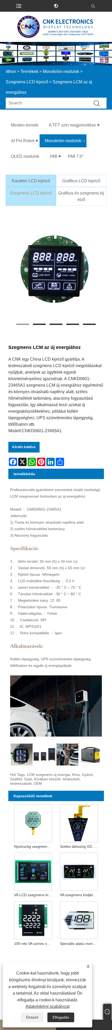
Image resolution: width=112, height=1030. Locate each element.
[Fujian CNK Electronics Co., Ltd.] (56, 27)
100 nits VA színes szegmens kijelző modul (34, 943)
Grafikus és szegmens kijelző (81, 196)
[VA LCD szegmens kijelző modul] (33, 871)
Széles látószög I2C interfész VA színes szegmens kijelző (80, 846)
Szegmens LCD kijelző (27, 82)
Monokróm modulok (61, 71)
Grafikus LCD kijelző (81, 181)
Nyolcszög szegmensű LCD (34, 846)
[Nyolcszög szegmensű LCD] (33, 822)
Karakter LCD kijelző (31, 181)
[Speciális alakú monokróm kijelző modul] (79, 919)
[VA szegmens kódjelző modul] (79, 871)
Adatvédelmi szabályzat (48, 1006)
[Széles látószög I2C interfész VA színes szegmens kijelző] (79, 822)
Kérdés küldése (24, 447)
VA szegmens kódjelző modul (80, 895)
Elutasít (32, 1017)
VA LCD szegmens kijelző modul (34, 895)
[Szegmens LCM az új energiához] (56, 269)
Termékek (29, 71)
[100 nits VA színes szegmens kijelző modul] (33, 919)
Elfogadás (61, 1017)
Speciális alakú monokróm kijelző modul (80, 943)
